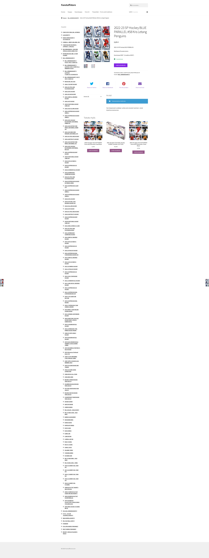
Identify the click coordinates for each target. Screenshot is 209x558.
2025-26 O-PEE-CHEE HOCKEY (72, 136)
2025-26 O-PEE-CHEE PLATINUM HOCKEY (70, 87)
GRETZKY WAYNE (69, 404)
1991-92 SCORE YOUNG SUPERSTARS (70, 370)
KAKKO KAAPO (68, 422)
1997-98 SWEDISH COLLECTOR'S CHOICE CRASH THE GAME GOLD (72, 502)
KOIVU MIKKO (68, 431)
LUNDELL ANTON (69, 439)
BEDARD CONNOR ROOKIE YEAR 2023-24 (71, 380)
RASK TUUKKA (68, 442)
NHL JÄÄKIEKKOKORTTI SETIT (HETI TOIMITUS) (72, 78)
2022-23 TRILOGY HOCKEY (71, 269)
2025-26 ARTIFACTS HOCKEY (72, 139)
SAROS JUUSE (68, 447)
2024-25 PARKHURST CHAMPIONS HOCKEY (70, 173)
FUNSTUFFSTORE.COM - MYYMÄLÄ (71, 32)
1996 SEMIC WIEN (69, 377)
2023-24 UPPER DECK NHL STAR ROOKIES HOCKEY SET (72, 254)
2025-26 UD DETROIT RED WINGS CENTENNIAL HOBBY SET (71, 127)
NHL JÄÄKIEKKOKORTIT (73, 18)
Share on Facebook (108, 87)
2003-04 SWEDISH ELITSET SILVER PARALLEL (71, 497)
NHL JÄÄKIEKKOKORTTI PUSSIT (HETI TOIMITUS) (71, 61)
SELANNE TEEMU (69, 450)
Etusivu (63, 12)
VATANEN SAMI (68, 455)
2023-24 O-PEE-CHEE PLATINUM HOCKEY (70, 229)
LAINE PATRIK (68, 436)
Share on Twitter (91, 87)
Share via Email (140, 87)
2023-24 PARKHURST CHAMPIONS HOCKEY (70, 233)
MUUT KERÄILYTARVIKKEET (69, 529)
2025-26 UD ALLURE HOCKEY (72, 108)
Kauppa (70, 12)
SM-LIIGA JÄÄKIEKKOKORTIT (70, 511)
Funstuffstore (68, 5)
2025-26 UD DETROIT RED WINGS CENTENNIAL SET (71, 142)
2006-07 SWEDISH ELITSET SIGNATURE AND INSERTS (71, 492)
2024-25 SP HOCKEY (69, 209)
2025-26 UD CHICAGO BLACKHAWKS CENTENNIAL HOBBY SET (71, 121)
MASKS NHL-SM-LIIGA (70, 81)
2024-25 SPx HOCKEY (70, 199)
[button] (107, 28)
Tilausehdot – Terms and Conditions (102, 12)
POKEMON (65, 523)
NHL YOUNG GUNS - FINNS (71, 463)
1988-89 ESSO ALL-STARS (71, 374)
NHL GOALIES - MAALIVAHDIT (72, 410)
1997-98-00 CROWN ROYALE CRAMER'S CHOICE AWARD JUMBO (71, 343)
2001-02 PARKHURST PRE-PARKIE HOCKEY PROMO (71, 329)
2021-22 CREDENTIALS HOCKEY (72, 280)
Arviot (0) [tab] (86, 96)
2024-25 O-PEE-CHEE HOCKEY (72, 211)
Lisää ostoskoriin (121, 65)
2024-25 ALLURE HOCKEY (71, 206)
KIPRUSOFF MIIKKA (69, 425)
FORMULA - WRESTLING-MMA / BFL (71, 42)
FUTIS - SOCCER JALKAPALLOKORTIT (68, 514)
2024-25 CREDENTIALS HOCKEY (72, 170)
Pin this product (123, 87)
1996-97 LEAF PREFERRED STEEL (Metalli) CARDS (71, 357)
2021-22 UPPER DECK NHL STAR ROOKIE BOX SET (71, 293)
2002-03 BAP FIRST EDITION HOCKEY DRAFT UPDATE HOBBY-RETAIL (71, 320)
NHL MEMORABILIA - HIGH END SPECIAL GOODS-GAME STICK (70, 50)
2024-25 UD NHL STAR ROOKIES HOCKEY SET (70, 202)
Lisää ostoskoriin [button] (93, 150)
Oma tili (87, 12)
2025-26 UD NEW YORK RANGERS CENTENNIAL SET (71, 132)
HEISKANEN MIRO (69, 420)
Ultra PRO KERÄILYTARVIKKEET (70, 526)
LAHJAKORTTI (66, 35)
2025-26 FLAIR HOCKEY (70, 94)
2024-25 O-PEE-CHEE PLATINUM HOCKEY (70, 177)
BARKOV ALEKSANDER (70, 417)
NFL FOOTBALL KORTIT (69, 521)
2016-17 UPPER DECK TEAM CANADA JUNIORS (71, 306)
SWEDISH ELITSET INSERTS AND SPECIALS (71, 488)
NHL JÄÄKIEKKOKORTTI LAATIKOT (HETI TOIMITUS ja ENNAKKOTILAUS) (72, 66)
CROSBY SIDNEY (69, 401)
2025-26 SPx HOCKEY (70, 91)
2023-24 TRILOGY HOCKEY (71, 250)
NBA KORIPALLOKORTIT (69, 518)
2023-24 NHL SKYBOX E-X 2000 (72, 226)
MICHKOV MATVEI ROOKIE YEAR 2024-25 (71, 393)
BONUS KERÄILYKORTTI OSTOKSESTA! (69, 38)
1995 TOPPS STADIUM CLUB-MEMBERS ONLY (72, 361)
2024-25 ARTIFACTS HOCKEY (72, 214)
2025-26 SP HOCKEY (69, 101)
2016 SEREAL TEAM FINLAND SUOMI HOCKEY (72, 310)
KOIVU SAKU (68, 428)
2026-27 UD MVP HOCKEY (71, 84)
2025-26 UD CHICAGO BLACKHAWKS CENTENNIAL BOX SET (71, 148)
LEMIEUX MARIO (68, 407)
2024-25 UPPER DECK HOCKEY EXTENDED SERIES (72, 182)
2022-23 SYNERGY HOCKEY (71, 266)
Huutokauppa (78, 12)
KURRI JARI (67, 433)
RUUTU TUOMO (68, 444)
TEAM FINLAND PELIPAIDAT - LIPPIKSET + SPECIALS (70, 45)
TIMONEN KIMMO (69, 453)
